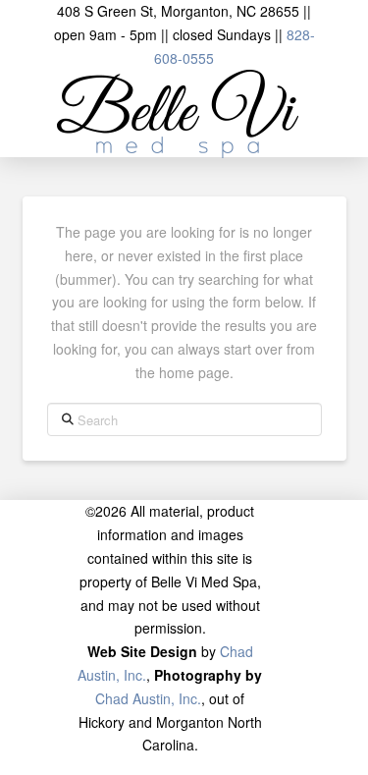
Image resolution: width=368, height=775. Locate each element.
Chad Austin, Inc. (148, 698)
